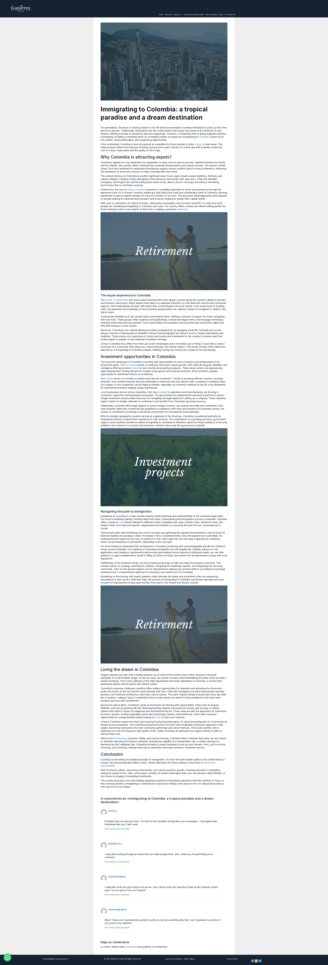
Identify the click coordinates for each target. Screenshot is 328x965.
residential (136, 368)
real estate (130, 365)
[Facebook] (252, 960)
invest (198, 144)
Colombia (204, 136)
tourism (109, 378)
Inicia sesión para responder (117, 829)
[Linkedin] (260, 960)
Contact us (231, 14)
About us (168, 14)
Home (161, 14)
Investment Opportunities (194, 14)
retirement (182, 209)
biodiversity (120, 738)
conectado (131, 946)
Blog (221, 14)
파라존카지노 (115, 843)
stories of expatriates (116, 300)
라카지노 (112, 810)
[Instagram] (256, 960)
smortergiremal (117, 909)
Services (176, 14)
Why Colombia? (211, 14)
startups (162, 392)
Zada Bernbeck (117, 876)
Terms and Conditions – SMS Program (180, 959)
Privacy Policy (232, 959)
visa (121, 522)
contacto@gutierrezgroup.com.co (55, 959)
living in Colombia (136, 189)
